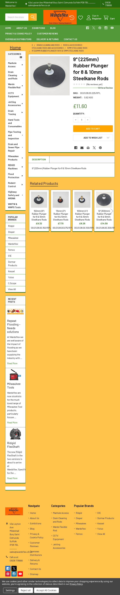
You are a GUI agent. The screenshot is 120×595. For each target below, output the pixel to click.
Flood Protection (13, 176)
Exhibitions (38, 28)
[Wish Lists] (81, 17)
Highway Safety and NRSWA (13, 195)
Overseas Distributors (18, 39)
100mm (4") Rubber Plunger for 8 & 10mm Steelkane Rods (82, 215)
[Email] (82, 147)
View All (12, 289)
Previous (31, 211)
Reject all (26, 590)
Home (8, 28)
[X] (93, 27)
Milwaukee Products (13, 158)
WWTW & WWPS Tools (14, 206)
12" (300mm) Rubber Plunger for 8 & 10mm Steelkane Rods (104, 215)
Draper (11, 231)
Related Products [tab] (44, 183)
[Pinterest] (99, 27)
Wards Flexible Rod (14, 86)
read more (12, 363)
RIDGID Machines (13, 167)
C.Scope (12, 283)
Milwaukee (13, 237)
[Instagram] (106, 27)
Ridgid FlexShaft (13, 444)
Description (39, 159)
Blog (53, 28)
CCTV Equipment (13, 95)
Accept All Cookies (46, 590)
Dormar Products (12, 263)
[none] (50, 76)
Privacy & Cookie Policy (18, 33)
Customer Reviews (47, 33)
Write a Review (105, 87)
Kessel (11, 271)
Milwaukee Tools (13, 385)
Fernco (11, 249)
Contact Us (70, 39)
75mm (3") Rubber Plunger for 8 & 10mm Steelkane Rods (60, 215)
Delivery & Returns (48, 39)
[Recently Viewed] (72, 17)
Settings (10, 590)
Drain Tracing (12, 113)
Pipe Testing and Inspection (14, 135)
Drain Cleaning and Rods (12, 75)
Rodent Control (12, 185)
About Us (21, 28)
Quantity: (79, 113)
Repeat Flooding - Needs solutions (13, 326)
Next (112, 211)
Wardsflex (13, 243)
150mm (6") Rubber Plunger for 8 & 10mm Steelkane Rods (39, 215)
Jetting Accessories (14, 104)
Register (96, 18)
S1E (10, 255)
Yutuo (11, 277)
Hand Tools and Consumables (15, 123)
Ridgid (11, 225)
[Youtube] (112, 27)
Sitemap (34, 574)
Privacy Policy (76, 584)
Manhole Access (12, 65)
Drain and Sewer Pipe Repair (13, 147)
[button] (93, 137)
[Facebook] (87, 27)
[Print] (88, 147)
